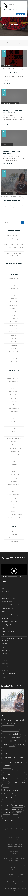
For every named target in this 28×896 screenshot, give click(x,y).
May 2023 (13, 295)
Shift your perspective (9, 673)
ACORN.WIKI (13, 375)
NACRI (3, 635)
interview (7, 770)
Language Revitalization (13, 454)
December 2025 (13, 278)
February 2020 (14, 318)
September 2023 (13, 288)
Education (14, 418)
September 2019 (13, 332)
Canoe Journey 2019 (7, 608)
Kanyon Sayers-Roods (20, 770)
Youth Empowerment (14, 518)
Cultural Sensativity (14, 408)
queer (15, 793)
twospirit (7, 816)
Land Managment (14, 451)
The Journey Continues (11, 201)
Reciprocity (14, 478)
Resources (14, 481)
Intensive (13, 441)
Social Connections (7, 660)
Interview (13, 444)
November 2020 (13, 308)
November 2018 (13, 355)
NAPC (13, 458)
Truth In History (8, 812)
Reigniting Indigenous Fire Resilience (12, 647)
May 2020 (13, 315)
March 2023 (14, 298)
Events (13, 748)
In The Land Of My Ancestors (9, 621)
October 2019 (14, 328)
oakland (23, 782)
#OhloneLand (6, 723)
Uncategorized (7, 65)
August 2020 (13, 312)
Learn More (20, 14)
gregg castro (13, 435)
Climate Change (13, 391)
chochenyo (6, 733)
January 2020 (13, 322)
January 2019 (13, 348)
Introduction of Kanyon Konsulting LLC (11, 152)
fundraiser (6, 750)
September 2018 (13, 361)
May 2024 (13, 285)
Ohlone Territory (12, 790)
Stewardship (6, 805)
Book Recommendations (11, 730)
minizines (4, 628)
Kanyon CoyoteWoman (8, 625)
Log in (14, 531)
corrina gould (6, 740)
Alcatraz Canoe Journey (13, 378)
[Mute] (22, 576)
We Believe (5, 670)
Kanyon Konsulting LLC (10, 9)
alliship (15, 723)
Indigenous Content (17, 753)
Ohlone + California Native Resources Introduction (12, 639)
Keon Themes (19, 890)
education (7, 744)
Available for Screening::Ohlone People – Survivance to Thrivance (14, 240)
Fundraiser (14, 431)
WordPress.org (14, 541)
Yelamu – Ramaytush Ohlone (14, 514)
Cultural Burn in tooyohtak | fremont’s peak (13, 254)
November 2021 (13, 305)
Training (14, 498)
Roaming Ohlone (6, 650)
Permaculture (14, 464)
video (13, 504)
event (5, 747)
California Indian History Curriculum (11, 605)
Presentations (14, 468)
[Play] (3, 576)
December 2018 (13, 351)
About (3, 588)
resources (7, 802)
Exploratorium (22, 747)
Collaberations (14, 395)
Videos (6, 848)
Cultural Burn (13, 401)
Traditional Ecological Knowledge (13, 809)
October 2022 (14, 302)
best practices (21, 726)
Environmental (14, 421)
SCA (14, 488)
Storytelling (18, 806)
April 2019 (13, 341)
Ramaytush (10, 797)
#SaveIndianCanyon (7, 585)
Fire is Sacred (13, 428)
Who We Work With (13, 508)
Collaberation (19, 734)
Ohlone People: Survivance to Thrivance (14, 874)
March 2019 (14, 345)
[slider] (12, 576)
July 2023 (13, 292)
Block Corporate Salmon (8, 598)
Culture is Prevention (14, 411)
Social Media (5, 663)
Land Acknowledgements (10, 103)
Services (4, 657)
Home (3, 677)
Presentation (6, 793)
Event (13, 425)
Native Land (14, 782)
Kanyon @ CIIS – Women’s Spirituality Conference (12, 111)
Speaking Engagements (13, 494)
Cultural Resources (14, 405)
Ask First (14, 385)
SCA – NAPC (5, 653)
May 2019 (13, 338)
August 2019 (13, 335)
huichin (6, 754)
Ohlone (14, 461)
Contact (4, 611)
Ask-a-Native (5, 595)
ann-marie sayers (13, 381)
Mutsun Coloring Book (8, 631)
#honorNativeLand (14, 720)
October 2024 (14, 282)
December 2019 (13, 325)
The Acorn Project (6, 667)
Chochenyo (14, 388)
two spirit (19, 812)
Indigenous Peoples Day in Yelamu (13, 244)
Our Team (4, 643)
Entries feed (13, 534)
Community (6, 737)
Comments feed (13, 538)
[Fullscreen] (25, 576)
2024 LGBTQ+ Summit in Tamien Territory (14, 249)
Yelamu (8, 820)
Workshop (14, 511)
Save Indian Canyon (13, 484)
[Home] (7, 43)
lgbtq (5, 782)
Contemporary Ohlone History (10, 615)
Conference (14, 398)
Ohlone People (16, 785)
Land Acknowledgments (14, 776)
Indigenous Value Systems (14, 438)
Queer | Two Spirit (14, 474)
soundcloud (14, 491)
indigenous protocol (14, 758)
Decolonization (14, 415)
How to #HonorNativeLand (13, 73)
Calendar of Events (7, 601)
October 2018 (14, 358)
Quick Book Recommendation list (14, 235)
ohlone (6, 786)
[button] (14, 571)
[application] (14, 571)
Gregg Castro (5, 618)
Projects (14, 471)
